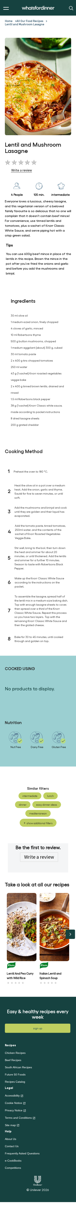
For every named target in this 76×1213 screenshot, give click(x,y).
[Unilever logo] (37, 1180)
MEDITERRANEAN (38, 813)
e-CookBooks (13, 1160)
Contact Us (12, 1146)
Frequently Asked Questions (22, 1153)
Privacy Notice (13, 1110)
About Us (10, 1139)
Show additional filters (40, 823)
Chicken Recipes (15, 1052)
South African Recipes (18, 1067)
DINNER (23, 804)
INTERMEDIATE (29, 795)
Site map (10, 1125)
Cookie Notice (13, 1102)
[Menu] (5, 8)
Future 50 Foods (15, 1074)
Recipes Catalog (15, 1081)
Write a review (39, 857)
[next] (70, 934)
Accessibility (12, 1095)
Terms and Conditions (18, 1117)
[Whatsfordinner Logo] (38, 8)
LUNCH (50, 795)
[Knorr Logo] (21, 965)
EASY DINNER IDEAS (46, 804)
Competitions (13, 1167)
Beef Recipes (13, 1060)
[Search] (70, 7)
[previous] (5, 934)
